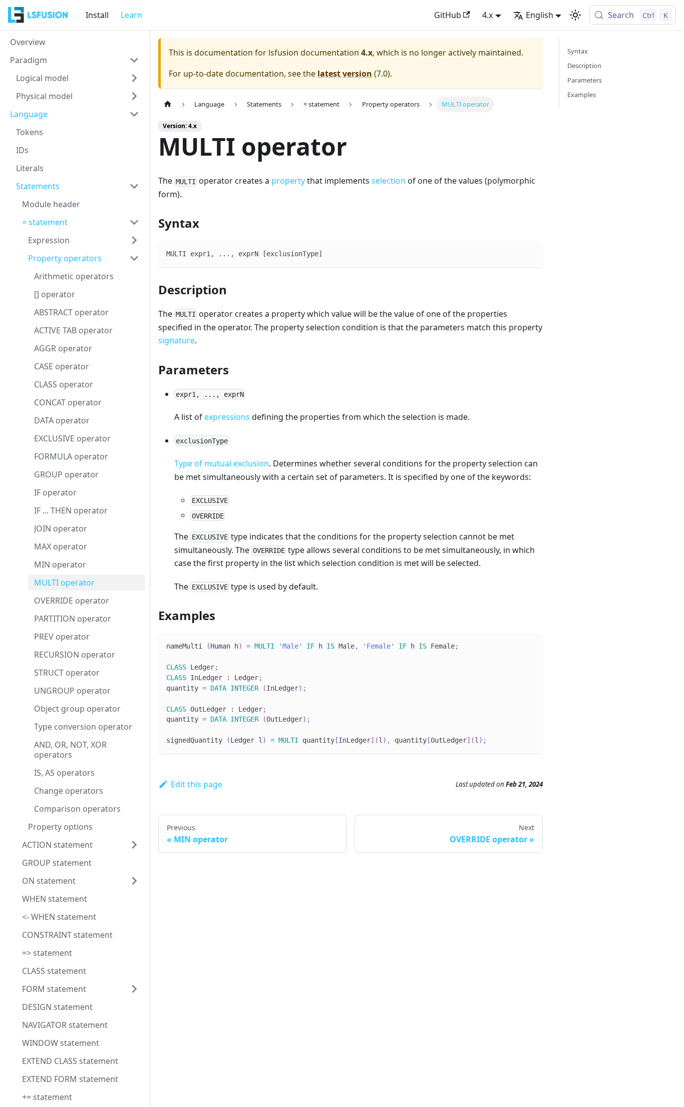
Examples (581, 94)
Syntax (577, 51)
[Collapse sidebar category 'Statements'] (134, 186)
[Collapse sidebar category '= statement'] (134, 222)
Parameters (584, 80)
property (288, 180)
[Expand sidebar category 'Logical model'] (134, 78)
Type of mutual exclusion (221, 463)
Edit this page (196, 784)
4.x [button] (487, 15)
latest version (344, 73)
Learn (131, 15)
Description (584, 65)
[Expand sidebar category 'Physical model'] (134, 96)
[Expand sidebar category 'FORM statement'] (134, 989)
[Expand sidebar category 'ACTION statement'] (134, 845)
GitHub (447, 15)
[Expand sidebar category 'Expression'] (134, 240)
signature (176, 340)
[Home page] (167, 104)
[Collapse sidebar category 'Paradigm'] (134, 60)
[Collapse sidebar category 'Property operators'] (134, 258)
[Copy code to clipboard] (530, 253)
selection (389, 180)
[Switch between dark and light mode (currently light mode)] (575, 15)
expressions (227, 416)
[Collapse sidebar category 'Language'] (134, 114)
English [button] (539, 15)
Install (97, 15)
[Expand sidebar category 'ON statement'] (134, 881)
